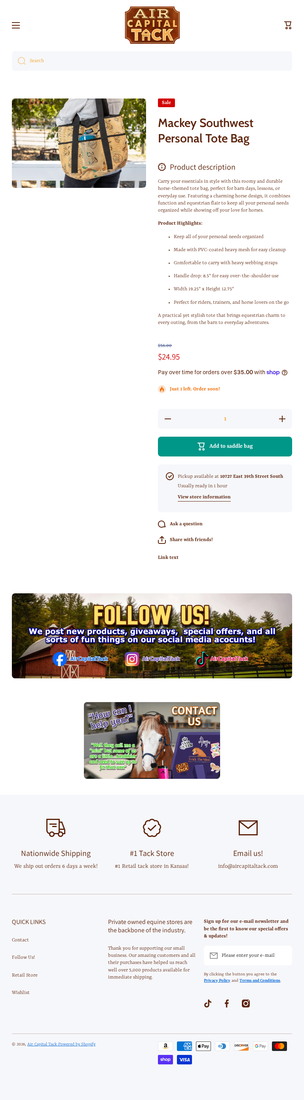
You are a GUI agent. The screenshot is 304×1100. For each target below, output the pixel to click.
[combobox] (152, 61)
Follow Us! (23, 957)
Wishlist (21, 993)
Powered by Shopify (76, 1044)
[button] (288, 25)
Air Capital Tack (42, 1044)
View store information (204, 497)
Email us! (248, 853)
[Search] (19, 61)
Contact (20, 940)
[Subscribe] (282, 956)
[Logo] (152, 25)
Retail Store (25, 975)
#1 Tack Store (152, 853)
